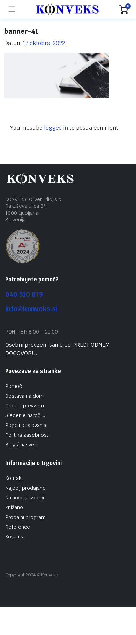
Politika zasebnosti (27, 435)
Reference (17, 527)
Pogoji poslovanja (25, 425)
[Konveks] (67, 9)
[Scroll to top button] (125, 604)
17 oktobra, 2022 (44, 43)
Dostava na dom (24, 396)
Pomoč (13, 386)
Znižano (14, 507)
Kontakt (14, 478)
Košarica (15, 537)
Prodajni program (25, 517)
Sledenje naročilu (25, 415)
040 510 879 (24, 294)
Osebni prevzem (24, 406)
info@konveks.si (31, 309)
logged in (56, 127)
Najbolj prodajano (25, 488)
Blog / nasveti (21, 445)
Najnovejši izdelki (24, 498)
